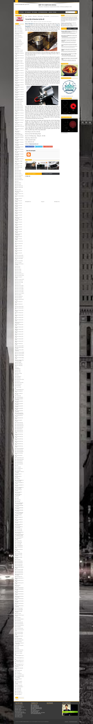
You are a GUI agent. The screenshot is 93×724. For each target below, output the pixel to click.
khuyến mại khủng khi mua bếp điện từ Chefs (19, 535)
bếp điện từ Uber (19, 167)
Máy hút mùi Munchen (19, 587)
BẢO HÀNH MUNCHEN (34, 711)
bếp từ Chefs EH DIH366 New (18, 218)
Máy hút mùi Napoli (19, 608)
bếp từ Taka (18, 370)
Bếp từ (17, 181)
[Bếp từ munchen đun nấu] (42, 41)
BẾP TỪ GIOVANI (34, 12)
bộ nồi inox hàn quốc (19, 382)
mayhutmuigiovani (19, 638)
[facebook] (75, 1)
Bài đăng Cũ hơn (57, 201)
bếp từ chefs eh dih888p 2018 (18, 234)
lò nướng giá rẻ (19, 542)
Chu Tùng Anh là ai (19, 468)
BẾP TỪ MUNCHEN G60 (35, 705)
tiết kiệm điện (18, 688)
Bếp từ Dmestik (19, 262)
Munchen (17, 648)
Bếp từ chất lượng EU (18, 707)
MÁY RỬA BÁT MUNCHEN (35, 710)
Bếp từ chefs (72, 17)
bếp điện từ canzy (19, 60)
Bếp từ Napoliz (18, 362)
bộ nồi (17, 374)
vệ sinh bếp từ (18, 691)
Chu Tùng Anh (35, 721)
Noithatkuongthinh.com (20, 657)
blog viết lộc (71, 18)
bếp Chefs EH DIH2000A (18, 46)
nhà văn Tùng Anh (19, 653)
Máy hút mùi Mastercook (17, 586)
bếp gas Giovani (19, 178)
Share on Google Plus (48, 146)
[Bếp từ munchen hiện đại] (42, 95)
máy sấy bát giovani (19, 628)
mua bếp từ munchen (19, 645)
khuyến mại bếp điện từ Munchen (19, 510)
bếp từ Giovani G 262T (20, 275)
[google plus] (77, 1)
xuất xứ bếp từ (19, 694)
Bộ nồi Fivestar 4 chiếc (20, 379)
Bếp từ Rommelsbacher (17, 368)
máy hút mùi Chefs (19, 565)
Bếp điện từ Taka (19, 165)
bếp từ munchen (19, 297)
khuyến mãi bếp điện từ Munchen (19, 508)
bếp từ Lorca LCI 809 (19, 288)
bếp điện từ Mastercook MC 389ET (18, 134)
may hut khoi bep (19, 553)
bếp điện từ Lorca (19, 124)
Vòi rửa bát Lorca (19, 692)
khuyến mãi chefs (19, 529)
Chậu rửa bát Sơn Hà (19, 457)
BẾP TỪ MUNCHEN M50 (35, 706)
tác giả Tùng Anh (19, 681)
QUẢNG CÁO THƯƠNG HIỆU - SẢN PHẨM (38, 712)
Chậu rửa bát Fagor (19, 422)
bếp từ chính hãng (19, 260)
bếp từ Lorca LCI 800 (19, 285)
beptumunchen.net (19, 44)
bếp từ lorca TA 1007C (20, 293)
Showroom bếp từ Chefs (18, 713)
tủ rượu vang (18, 689)
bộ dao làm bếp (19, 373)
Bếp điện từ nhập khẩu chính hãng (20, 709)
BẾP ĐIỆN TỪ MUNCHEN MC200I (36, 708)
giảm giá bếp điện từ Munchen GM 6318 (19, 488)
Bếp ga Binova (18, 170)
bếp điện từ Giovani (19, 50)
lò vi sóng (18, 551)
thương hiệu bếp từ (19, 686)
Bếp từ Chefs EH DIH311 (18, 714)
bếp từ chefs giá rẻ (19, 255)
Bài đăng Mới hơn (28, 201)
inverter (17, 498)
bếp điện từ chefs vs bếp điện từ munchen (19, 99)
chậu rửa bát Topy (19, 462)
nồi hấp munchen (19, 670)
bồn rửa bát (18, 385)
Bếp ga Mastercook (19, 175)
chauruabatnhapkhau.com (19, 389)
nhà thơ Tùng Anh (19, 651)
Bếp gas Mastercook (19, 179)
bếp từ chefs (18, 189)
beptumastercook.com (20, 43)
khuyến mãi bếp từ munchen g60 (19, 525)
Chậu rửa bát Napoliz (19, 451)
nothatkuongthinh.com (19, 661)
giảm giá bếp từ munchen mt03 (18, 495)
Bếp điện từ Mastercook (17, 131)
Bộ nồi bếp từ (18, 376)
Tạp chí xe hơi (66, 18)
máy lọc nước (18, 613)
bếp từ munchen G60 (19, 306)
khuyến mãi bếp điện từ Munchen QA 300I (19, 503)
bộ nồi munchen (19, 384)
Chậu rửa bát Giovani (19, 425)
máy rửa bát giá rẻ (19, 622)
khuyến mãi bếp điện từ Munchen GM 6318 (19, 513)
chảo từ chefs (18, 387)
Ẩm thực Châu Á (19, 28)
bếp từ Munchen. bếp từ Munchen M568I (19, 360)
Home (17, 12)
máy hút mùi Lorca (19, 576)
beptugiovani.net (19, 41)
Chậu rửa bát (18, 395)
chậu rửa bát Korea (19, 430)
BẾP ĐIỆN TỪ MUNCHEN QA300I (36, 707)
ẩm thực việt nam (19, 31)
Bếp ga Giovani (18, 173)
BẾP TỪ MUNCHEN (28, 12)
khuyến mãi (18, 501)
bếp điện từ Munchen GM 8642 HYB (19, 147)
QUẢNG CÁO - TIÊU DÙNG (52, 12)
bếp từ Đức (18, 267)
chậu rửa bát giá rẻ (19, 424)
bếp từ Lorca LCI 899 (19, 290)
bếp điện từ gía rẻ (19, 107)
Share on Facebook (31, 146)
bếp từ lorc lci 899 (19, 282)
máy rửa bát (18, 620)
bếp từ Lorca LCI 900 (19, 291)
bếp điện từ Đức (19, 104)
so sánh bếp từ (19, 673)
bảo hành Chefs (18, 35)
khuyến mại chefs (19, 530)
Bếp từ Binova (18, 182)
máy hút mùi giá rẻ (19, 571)
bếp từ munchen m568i (20, 352)
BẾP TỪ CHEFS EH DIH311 (47, 5)
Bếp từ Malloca (18, 294)
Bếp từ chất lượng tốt (18, 705)
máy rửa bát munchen (20, 625)
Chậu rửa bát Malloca (19, 448)
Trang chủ (16, 699)
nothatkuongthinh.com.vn (19, 664)
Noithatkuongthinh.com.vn (19, 660)
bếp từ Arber (68, 20)
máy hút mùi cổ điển (19, 569)
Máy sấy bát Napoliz (19, 632)
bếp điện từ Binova (19, 51)
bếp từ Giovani (18, 272)
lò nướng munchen (19, 545)
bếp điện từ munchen (19, 135)
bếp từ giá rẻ (18, 269)
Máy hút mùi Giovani (19, 572)
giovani (17, 496)
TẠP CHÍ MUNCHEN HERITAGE (42, 12)
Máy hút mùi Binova (19, 562)
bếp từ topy (18, 371)
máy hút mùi (18, 559)
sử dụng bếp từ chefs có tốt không (19, 677)
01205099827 (18, 25)
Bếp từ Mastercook (19, 296)
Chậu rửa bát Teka (19, 460)
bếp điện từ (18, 48)
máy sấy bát (18, 626)
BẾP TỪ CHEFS (33, 709)
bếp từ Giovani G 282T (20, 279)
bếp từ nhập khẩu (49, 21)
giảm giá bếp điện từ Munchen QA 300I (19, 481)
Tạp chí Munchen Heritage (19, 704)
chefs (17, 465)
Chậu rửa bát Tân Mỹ (19, 459)
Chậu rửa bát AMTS (19, 397)
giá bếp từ (18, 478)
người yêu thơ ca (73, 20)
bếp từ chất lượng (19, 185)
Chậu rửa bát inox (19, 428)
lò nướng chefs (19, 540)
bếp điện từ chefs (19, 61)
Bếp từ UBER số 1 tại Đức (19, 715)
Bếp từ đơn (18, 266)
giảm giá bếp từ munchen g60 (18, 492)
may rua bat (18, 617)
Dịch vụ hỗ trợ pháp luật (18, 716)
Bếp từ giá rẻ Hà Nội (18, 710)
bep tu (17, 38)
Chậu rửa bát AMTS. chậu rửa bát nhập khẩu (19, 413)
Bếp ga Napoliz (18, 176)
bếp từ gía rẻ (18, 270)
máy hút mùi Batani (19, 561)
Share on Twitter (39, 146)
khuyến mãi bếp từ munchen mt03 (19, 527)
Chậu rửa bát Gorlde (19, 427)
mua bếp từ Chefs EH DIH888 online (19, 643)
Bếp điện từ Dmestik (19, 101)
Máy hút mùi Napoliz (19, 609)
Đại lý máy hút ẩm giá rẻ (65, 17)
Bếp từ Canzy (18, 184)
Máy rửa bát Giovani (19, 623)
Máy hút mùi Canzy (19, 564)
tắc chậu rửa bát (19, 685)
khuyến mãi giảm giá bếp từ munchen (19, 532)
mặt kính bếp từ (19, 641)
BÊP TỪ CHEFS (21, 12)
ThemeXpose (47, 721)
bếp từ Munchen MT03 (20, 353)
